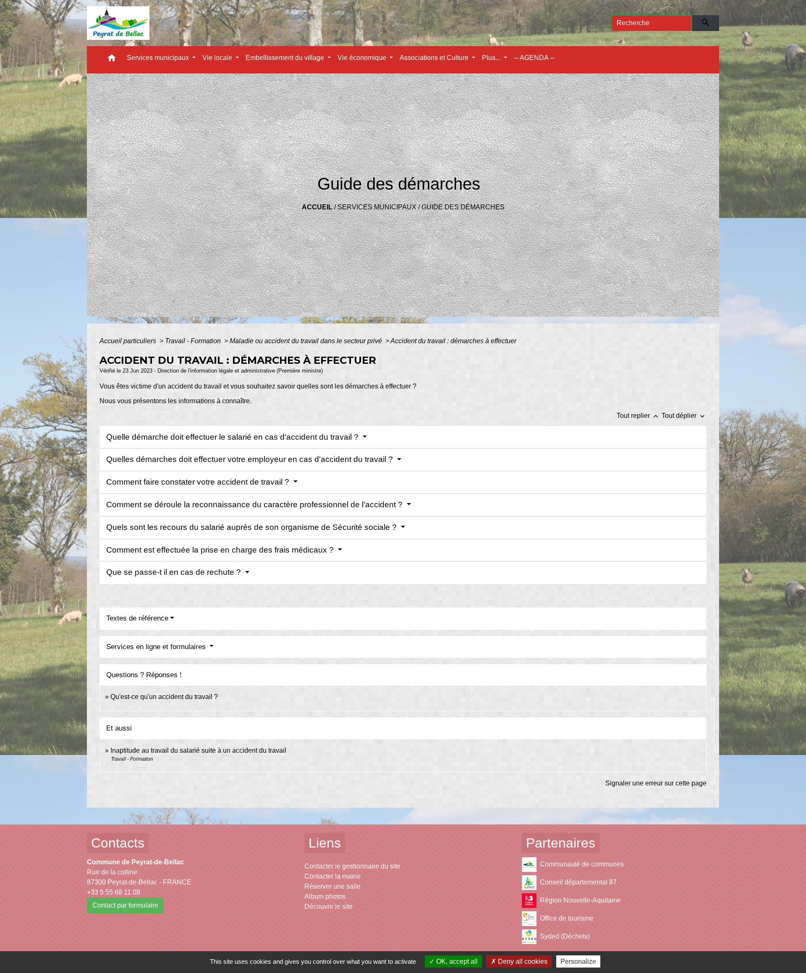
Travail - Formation (193, 340)
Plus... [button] (492, 57)
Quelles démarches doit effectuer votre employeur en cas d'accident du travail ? (250, 459)
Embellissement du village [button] (286, 57)
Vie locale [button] (218, 57)
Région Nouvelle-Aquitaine (580, 899)
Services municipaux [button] (159, 57)
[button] (111, 60)
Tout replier (638, 415)
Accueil (317, 207)
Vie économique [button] (363, 57)
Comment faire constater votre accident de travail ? (198, 481)
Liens (325, 842)
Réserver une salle (332, 886)
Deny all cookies (521, 961)
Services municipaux (377, 207)
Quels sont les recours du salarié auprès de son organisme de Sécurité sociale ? (252, 527)
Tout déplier (684, 415)
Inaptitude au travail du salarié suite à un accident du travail (198, 750)
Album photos (324, 896)
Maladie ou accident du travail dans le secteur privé (307, 340)
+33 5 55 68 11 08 (113, 892)
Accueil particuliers (128, 340)
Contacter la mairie (332, 876)
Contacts (117, 842)
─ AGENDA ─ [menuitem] (534, 57)
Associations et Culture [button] (435, 57)
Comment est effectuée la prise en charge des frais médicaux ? (221, 549)
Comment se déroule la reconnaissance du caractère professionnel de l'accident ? (255, 504)
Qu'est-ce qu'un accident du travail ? (164, 696)
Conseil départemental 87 (578, 881)
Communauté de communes (582, 863)
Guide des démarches (463, 207)
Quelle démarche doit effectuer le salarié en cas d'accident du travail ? (233, 437)
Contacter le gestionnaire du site (352, 866)
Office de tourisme (567, 917)
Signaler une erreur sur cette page (656, 783)
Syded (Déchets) (565, 935)
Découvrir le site (328, 906)
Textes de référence (137, 618)
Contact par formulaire (125, 905)
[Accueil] (118, 23)
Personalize (578, 961)
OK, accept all (456, 961)
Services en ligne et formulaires (157, 647)
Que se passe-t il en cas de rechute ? (174, 572)
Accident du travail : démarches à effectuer (453, 340)
